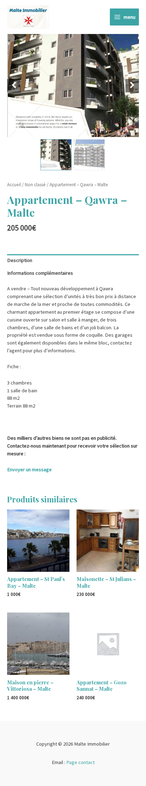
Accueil (14, 185)
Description (19, 260)
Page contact (80, 762)
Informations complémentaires (40, 273)
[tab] (73, 260)
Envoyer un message (29, 469)
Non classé (35, 185)
